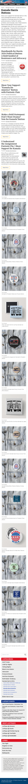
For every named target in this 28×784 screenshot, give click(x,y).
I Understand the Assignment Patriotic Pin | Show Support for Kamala (11, 145)
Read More (5, 80)
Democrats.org (7, 748)
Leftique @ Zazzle (8, 728)
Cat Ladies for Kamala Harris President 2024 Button (13, 198)
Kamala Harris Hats (8, 694)
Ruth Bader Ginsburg (8, 679)
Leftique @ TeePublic (9, 733)
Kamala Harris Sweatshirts (10, 692)
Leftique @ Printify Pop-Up (10, 731)
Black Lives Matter (8, 669)
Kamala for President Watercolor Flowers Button (13, 294)
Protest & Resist (7, 674)
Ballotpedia (5, 753)
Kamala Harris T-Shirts (9, 684)
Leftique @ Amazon (8, 726)
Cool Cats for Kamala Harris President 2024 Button (13, 582)
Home (6, 4)
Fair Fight (5, 743)
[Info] (25, 172)
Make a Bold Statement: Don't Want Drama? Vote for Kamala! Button (13, 116)
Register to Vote (7, 746)
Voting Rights (6, 667)
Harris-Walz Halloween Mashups (11, 682)
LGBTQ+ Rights (7, 664)
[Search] (25, 654)
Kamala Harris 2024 (10, 7)
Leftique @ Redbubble (9, 735)
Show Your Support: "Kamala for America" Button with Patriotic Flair (11, 88)
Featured (12, 4)
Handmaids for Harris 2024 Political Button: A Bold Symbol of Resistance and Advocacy (13, 54)
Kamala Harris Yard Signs (9, 686)
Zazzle (5, 197)
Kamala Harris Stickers (9, 690)
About (18, 4)
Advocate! (5, 671)
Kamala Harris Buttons (21, 7)
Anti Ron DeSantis (8, 676)
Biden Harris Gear (7, 696)
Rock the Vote (6, 750)
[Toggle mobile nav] (25, 4)
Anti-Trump (6, 662)
